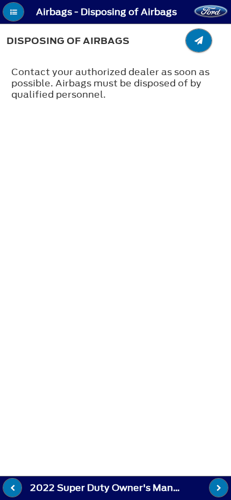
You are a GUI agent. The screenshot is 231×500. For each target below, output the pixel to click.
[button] (13, 11)
